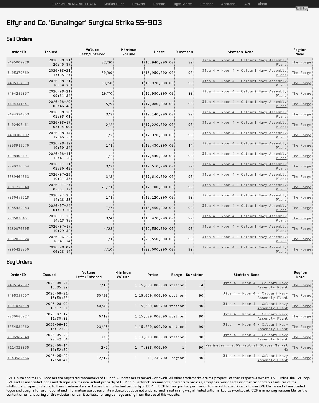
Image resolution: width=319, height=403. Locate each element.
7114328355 (18, 347)
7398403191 (18, 156)
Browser (138, 4)
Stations (206, 4)
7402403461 (18, 124)
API (247, 4)
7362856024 (18, 239)
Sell (298, 8)
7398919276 (18, 145)
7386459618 (18, 197)
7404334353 (18, 114)
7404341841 (18, 104)
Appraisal (229, 4)
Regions (159, 4)
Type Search (182, 4)
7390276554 (18, 166)
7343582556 (18, 358)
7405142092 (18, 285)
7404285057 (18, 93)
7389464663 (18, 176)
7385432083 (18, 208)
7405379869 (18, 72)
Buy (305, 8)
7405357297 (18, 295)
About (262, 4)
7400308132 (18, 135)
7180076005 (18, 228)
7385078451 (18, 218)
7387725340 (18, 187)
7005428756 (18, 249)
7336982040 (18, 337)
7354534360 (18, 326)
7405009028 (18, 62)
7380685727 (18, 316)
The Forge (301, 62)
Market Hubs (114, 4)
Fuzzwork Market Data (74, 4)
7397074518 (18, 306)
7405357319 (18, 83)
